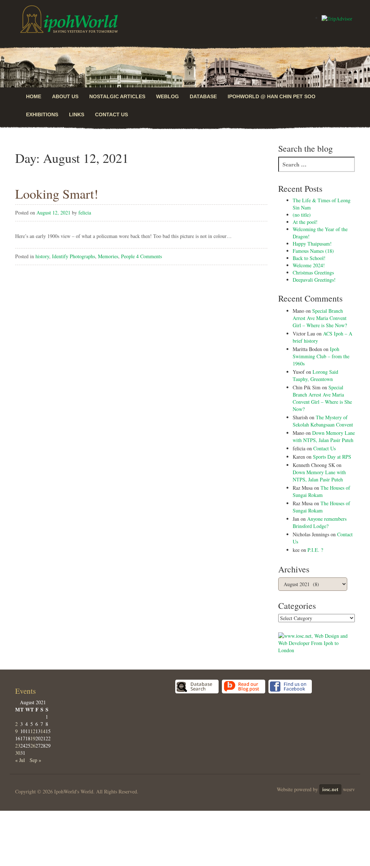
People (128, 256)
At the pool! (305, 221)
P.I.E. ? (315, 549)
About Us (65, 96)
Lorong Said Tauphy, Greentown (315, 375)
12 (32, 731)
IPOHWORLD (69, 19)
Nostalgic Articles (117, 96)
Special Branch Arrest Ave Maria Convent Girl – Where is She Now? (320, 318)
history (42, 256)
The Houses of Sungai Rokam (321, 491)
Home (33, 96)
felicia (84, 212)
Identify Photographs (73, 256)
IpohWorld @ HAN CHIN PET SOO (271, 96)
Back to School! (309, 258)
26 (32, 745)
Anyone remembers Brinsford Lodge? (320, 522)
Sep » (35, 760)
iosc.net (330, 789)
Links (76, 114)
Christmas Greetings (313, 272)
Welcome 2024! (309, 265)
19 (32, 738)
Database (203, 96)
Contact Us (111, 114)
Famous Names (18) (313, 250)
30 (17, 752)
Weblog (167, 96)
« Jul (20, 760)
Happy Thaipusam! (312, 243)
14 (43, 731)
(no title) (302, 214)
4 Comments (149, 256)
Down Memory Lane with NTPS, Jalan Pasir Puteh (324, 436)
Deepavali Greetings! (314, 279)
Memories (108, 256)
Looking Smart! (56, 193)
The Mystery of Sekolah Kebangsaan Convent (323, 421)
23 (17, 745)
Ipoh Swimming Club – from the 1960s (321, 356)
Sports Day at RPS (332, 456)
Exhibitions (42, 114)
